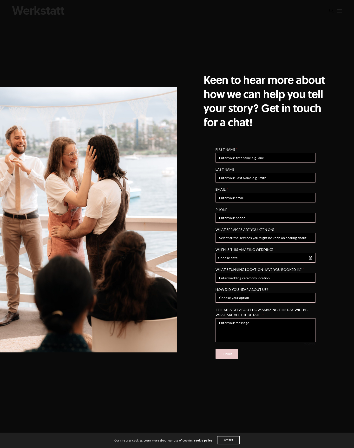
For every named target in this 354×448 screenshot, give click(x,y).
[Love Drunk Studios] (38, 10)
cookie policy (203, 440)
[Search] (331, 11)
